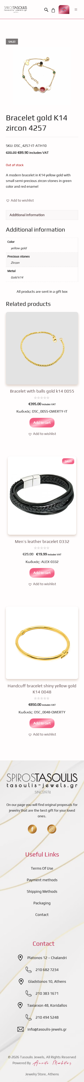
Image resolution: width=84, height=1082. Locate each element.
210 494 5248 (47, 1017)
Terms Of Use (42, 868)
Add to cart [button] (42, 422)
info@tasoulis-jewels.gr (47, 1029)
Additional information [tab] (27, 215)
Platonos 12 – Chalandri (47, 958)
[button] (47, 10)
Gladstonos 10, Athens (47, 981)
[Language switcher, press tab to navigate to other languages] (64, 9)
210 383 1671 (47, 993)
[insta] (52, 829)
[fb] (32, 829)
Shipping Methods (42, 891)
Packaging (42, 903)
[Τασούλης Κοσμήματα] (15, 9)
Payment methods (42, 880)
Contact (42, 914)
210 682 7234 (47, 969)
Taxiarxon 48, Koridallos (47, 1005)
